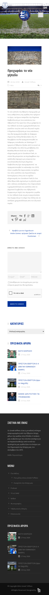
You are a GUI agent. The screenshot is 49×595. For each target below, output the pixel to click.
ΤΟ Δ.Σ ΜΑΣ (15, 493)
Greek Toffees (30, 82)
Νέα (11, 85)
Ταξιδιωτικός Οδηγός (19, 509)
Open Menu (40, 14)
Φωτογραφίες (16, 503)
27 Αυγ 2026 (25, 355)
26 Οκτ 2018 (14, 82)
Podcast (14, 488)
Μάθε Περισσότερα (15, 455)
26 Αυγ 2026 (25, 387)
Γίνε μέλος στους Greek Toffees (26, 478)
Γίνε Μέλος (15, 473)
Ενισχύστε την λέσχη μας (23, 483)
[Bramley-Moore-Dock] (24, 55)
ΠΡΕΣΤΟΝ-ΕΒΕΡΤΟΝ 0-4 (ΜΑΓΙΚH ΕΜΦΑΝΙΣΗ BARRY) (28, 366)
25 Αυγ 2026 (25, 400)
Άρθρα (13, 498)
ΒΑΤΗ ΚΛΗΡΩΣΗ (25, 351)
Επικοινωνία (15, 514)
